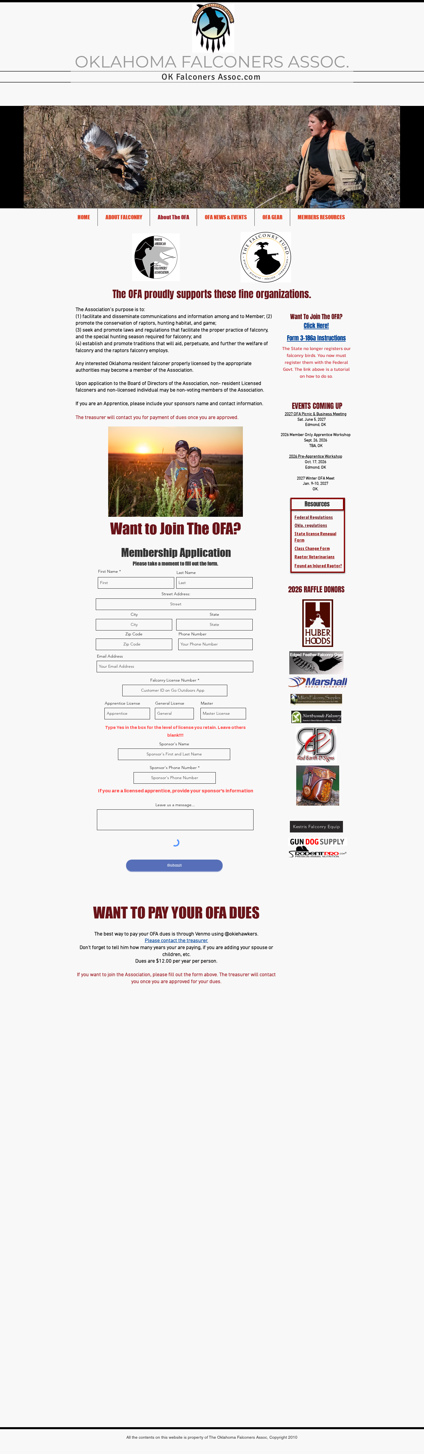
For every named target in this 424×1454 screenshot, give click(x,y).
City (134, 614)
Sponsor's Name (174, 744)
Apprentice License (122, 703)
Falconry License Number (173, 680)
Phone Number (193, 634)
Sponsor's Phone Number (173, 768)
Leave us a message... (175, 805)
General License (169, 703)
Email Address (110, 656)
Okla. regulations (310, 525)
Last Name (186, 572)
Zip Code (133, 634)
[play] (391, 199)
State (214, 614)
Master (207, 703)
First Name (108, 571)
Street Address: (176, 594)
